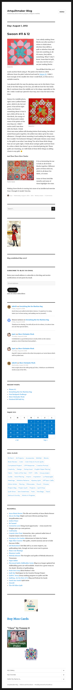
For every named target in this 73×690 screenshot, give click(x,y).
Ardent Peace (13, 521)
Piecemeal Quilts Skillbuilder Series (21, 563)
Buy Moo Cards (18, 619)
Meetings (11, 480)
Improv (28, 477)
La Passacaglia (48, 477)
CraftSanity (13, 531)
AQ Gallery (11, 670)
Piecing (21, 484)
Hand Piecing (19, 477)
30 (38, 436)
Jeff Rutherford (14, 546)
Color (21, 462)
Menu (62, 12)
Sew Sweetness (23, 491)
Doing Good (28, 469)
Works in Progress (28, 495)
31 (45, 436)
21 (24, 432)
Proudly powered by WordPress (43, 684)
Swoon (41, 195)
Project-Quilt (23, 488)
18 (51, 429)
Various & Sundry (14, 495)
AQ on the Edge (14, 516)
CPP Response (29, 465)
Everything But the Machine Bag (31, 306)
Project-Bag (12, 488)
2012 (32, 195)
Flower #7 (12, 389)
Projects (32, 488)
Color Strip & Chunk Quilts (34, 462)
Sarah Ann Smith (15, 580)
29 (31, 436)
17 (45, 429)
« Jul (16, 440)
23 (38, 432)
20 (17, 432)
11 (51, 425)
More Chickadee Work (26, 334)
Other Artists (12, 484)
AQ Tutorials (11, 675)
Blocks (37, 195)
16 (38, 429)
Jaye (11, 195)
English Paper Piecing (42, 469)
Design (19, 469)
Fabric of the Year (20, 473)
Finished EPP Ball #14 (16, 399)
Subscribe (12, 290)
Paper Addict (13, 560)
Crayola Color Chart (16, 533)
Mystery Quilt (36, 480)
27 (17, 436)
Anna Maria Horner (16, 513)
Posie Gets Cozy (14, 570)
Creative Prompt (42, 465)
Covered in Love (14, 526)
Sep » (46, 440)
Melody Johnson (15, 556)
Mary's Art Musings (16, 551)
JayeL (14, 334)
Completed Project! (15, 465)
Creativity (11, 469)
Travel (48, 491)
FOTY (30, 473)
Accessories (30, 458)
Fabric (10, 473)
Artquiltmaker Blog (19, 10)
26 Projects (20, 458)
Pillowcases (30, 484)
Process (46, 484)
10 (45, 425)
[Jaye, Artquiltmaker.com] (31, 234)
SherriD (11, 583)
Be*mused (12, 523)
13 (17, 429)
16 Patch (11, 458)
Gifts (36, 473)
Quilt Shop (41, 488)
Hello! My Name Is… (14, 679)
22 (31, 432)
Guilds (10, 477)
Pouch (39, 484)
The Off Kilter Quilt (16, 585)
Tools (33, 491)
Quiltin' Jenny (14, 575)
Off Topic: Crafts (48, 480)
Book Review (12, 462)
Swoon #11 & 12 (18, 34)
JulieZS (14, 306)
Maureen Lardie (14, 553)
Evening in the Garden (17, 538)
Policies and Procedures (26, 684)
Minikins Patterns (23, 480)
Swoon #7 (43, 74)
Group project (45, 473)
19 (10, 432)
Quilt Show (12, 491)
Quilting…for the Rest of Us (18, 578)
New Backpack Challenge (18, 394)
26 (11, 436)
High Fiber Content (16, 541)
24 (45, 432)
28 (24, 436)
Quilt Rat (12, 573)
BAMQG (39, 458)
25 (52, 432)
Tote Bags (40, 491)
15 (31, 429)
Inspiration (37, 477)
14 (24, 429)
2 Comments (48, 195)
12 (10, 429)
